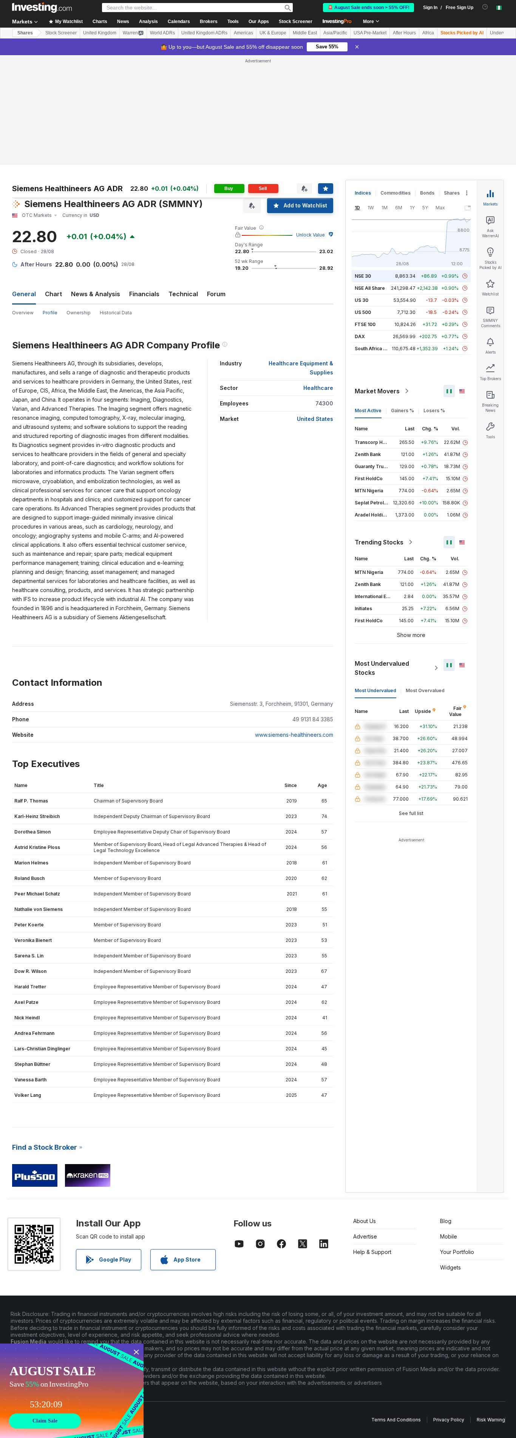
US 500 (363, 312)
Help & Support (372, 1252)
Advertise (365, 1236)
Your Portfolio (457, 1252)
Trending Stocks (379, 542)
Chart (53, 294)
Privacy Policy (448, 1420)
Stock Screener (295, 21)
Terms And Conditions (396, 1420)
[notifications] (485, 7)
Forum (216, 294)
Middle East (305, 33)
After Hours (404, 33)
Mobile (448, 1236)
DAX (360, 336)
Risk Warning (491, 1420)
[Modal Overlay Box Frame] (72, 1391)
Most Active (368, 410)
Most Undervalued (375, 690)
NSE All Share (370, 288)
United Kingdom (99, 33)
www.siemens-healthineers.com (294, 734)
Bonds (427, 193)
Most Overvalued (425, 690)
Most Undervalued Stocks (382, 668)
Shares (25, 33)
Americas (243, 33)
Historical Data (116, 312)
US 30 (361, 300)
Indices (363, 193)
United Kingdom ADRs (204, 33)
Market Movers (377, 391)
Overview (23, 312)
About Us (364, 1221)
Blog (445, 1221)
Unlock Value (310, 235)
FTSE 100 (365, 324)
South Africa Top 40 (377, 348)
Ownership (78, 312)
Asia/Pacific (335, 33)
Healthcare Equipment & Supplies (301, 368)
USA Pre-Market (370, 33)
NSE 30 (363, 276)
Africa (428, 33)
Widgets (450, 1267)
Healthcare (318, 388)
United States (315, 419)
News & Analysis (95, 294)
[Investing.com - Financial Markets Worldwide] (42, 7)
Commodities (395, 193)
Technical (183, 294)
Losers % (434, 410)
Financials (144, 294)
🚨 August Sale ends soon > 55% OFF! (368, 7)
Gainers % (402, 410)
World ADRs (162, 33)
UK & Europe (273, 33)
